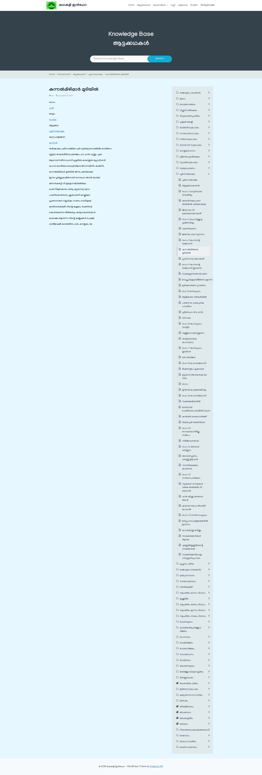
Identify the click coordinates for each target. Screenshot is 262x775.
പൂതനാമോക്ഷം (95, 74)
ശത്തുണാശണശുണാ (193, 333)
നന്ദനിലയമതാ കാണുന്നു (190, 467)
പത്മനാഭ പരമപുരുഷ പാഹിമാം (193, 305)
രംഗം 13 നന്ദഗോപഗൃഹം (194, 515)
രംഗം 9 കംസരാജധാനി (194, 396)
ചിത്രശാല (183, 5)
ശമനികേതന (189, 229)
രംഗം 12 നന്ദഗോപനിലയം (191, 477)
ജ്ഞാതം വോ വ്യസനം (193, 234)
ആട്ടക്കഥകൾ (144, 5)
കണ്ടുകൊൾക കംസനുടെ (189, 341)
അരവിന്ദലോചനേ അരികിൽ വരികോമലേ (194, 203)
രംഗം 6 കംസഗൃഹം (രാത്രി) (192, 326)
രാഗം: (185, 384)
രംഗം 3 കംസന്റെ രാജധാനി (191, 242)
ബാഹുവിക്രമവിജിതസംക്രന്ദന (197, 280)
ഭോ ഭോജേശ (189, 357)
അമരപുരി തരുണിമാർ (193, 422)
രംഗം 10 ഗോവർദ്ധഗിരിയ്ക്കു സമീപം (191, 432)
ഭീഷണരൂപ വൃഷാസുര (193, 369)
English (194, 5)
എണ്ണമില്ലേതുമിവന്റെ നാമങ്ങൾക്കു (192, 547)
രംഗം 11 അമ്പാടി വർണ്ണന (190, 449)
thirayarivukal (207, 5)
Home (131, 5)
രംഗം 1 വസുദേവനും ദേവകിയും (192, 194)
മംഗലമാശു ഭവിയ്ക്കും (192, 530)
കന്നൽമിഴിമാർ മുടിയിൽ (117, 74)
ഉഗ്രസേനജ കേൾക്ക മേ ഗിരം (194, 377)
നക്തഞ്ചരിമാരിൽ (191, 401)
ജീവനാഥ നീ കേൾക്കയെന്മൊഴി (191, 212)
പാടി (51, 108)
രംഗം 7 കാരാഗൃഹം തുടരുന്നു (192, 350)
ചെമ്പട (52, 120)
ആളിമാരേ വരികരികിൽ (194, 297)
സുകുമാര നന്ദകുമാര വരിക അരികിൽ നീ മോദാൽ (192, 487)
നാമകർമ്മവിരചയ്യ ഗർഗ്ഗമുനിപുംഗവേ (192, 557)
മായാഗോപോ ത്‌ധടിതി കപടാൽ (194, 508)
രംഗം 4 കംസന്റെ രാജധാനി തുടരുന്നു (192, 267)
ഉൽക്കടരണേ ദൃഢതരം (194, 285)
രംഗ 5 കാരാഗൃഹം (191, 291)
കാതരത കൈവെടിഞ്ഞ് (194, 417)
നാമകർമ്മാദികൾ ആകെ (191, 538)
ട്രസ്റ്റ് (173, 5)
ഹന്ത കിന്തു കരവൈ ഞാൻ (192, 499)
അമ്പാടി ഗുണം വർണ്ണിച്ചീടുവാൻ (190, 458)
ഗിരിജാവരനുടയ (190, 441)
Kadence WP (156, 766)
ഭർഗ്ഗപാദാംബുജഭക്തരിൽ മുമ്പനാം (195, 523)
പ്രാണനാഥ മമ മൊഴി (193, 259)
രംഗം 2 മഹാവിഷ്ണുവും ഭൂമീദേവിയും (192, 221)
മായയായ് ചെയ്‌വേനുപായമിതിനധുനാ (196, 409)
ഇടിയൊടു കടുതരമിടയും (194, 390)
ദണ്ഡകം (186, 318)
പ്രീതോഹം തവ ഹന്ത (192, 312)
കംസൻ (53, 143)
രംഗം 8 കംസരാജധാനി (194, 363)
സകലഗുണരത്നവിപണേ (194, 274)
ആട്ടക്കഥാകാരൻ (191, 186)
